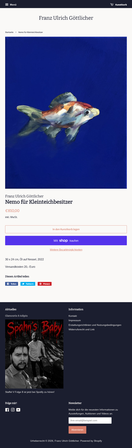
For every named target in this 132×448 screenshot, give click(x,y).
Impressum (75, 320)
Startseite (9, 32)
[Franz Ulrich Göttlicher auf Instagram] (13, 410)
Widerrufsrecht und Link (82, 329)
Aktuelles (10, 309)
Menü (12, 4)
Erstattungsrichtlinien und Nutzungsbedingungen (95, 325)
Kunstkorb (121, 4)
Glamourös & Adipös (16, 315)
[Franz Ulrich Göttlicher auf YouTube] (18, 410)
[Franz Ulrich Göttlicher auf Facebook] (7, 410)
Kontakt (73, 316)
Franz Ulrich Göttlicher (66, 18)
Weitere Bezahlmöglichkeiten (66, 249)
